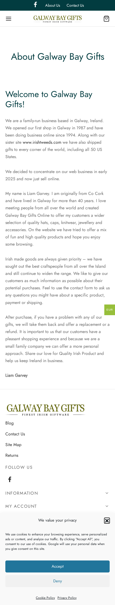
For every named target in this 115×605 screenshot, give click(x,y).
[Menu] (8, 18)
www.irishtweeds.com (42, 142)
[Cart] (106, 18)
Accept (58, 566)
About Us (52, 5)
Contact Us (75, 5)
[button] (107, 520)
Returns (11, 455)
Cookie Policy (45, 597)
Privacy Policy (66, 597)
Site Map (13, 445)
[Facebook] (9, 480)
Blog (9, 423)
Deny (57, 581)
